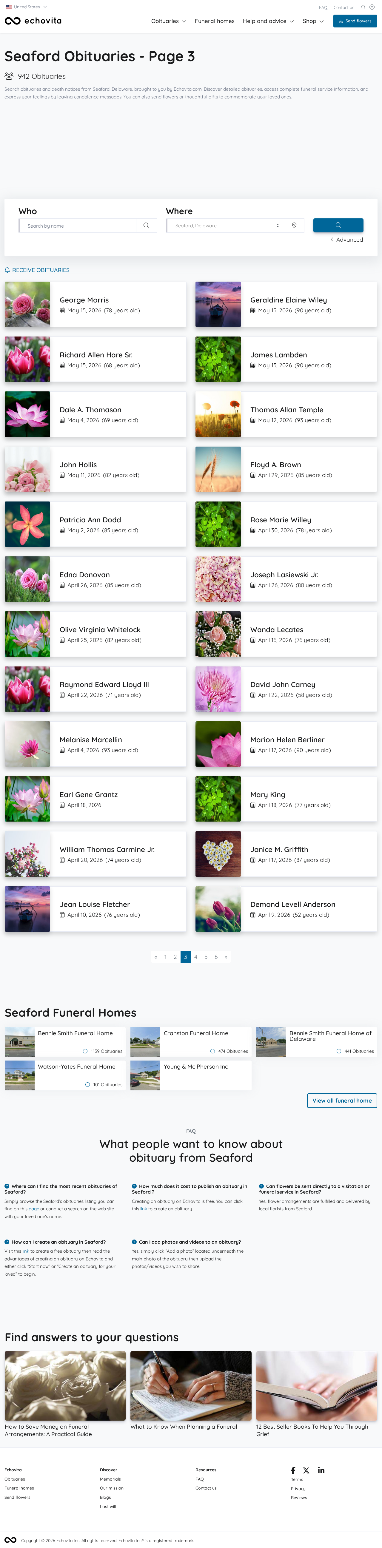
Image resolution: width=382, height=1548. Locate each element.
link (143, 1208)
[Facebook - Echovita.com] (293, 1471)
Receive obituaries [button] (41, 270)
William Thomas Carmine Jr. (107, 849)
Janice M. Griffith (279, 849)
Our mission (112, 1488)
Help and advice (264, 20)
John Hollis (78, 464)
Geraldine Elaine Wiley (288, 299)
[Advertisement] (191, 150)
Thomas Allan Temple (287, 409)
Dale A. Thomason (90, 409)
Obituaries (165, 20)
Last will (108, 1506)
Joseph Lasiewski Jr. (284, 574)
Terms (297, 1479)
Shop (309, 20)
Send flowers (359, 21)
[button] (27, 6)
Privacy (298, 1488)
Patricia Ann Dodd (90, 519)
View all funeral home (342, 1100)
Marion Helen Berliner (287, 739)
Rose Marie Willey (280, 519)
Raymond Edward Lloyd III (104, 684)
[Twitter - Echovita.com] (306, 1471)
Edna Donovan (85, 574)
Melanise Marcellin (91, 739)
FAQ (323, 7)
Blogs (105, 1497)
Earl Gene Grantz (89, 794)
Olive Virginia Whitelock (100, 629)
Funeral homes (215, 20)
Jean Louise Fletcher (95, 904)
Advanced (349, 239)
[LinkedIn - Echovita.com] (321, 1471)
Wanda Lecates (276, 629)
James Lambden (278, 354)
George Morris (84, 299)
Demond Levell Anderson (292, 904)
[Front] (33, 20)
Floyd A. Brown (275, 464)
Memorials (110, 1479)
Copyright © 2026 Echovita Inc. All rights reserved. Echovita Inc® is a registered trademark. (107, 1540)
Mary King (267, 794)
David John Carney (282, 684)
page (34, 1208)
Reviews (299, 1497)
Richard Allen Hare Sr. (96, 354)
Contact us (344, 7)
